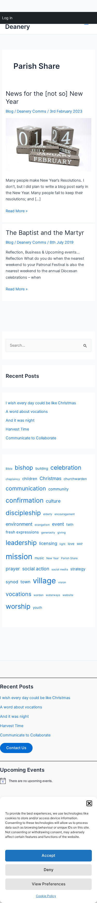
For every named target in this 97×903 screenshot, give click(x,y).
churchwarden (75, 479)
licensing (48, 543)
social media (59, 569)
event (58, 524)
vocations (18, 594)
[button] (89, 803)
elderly (47, 514)
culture (53, 501)
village (44, 580)
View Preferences (48, 883)
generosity (48, 532)
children (29, 478)
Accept (48, 855)
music (39, 558)
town (25, 581)
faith (69, 524)
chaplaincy (13, 479)
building (41, 468)
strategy (77, 569)
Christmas (50, 478)
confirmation (24, 500)
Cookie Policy (46, 896)
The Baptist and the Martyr (45, 232)
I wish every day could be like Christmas (41, 403)
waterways (53, 595)
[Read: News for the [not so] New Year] (48, 144)
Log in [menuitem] (7, 18)
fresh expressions (22, 532)
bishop (24, 467)
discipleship (23, 513)
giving (61, 532)
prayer (13, 568)
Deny (49, 869)
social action (35, 568)
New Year (52, 558)
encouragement (65, 514)
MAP (80, 544)
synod (12, 581)
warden (38, 595)
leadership (21, 542)
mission (19, 556)
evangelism (42, 524)
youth (37, 607)
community (58, 489)
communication (26, 488)
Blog (9, 111)
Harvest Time (17, 429)
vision (62, 582)
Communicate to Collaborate (31, 438)
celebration (65, 467)
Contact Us (16, 747)
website (68, 595)
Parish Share (69, 558)
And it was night (20, 420)
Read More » (17, 211)
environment (19, 524)
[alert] (48, 781)
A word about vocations (27, 411)
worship (18, 606)
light (62, 544)
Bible (9, 468)
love (71, 544)
